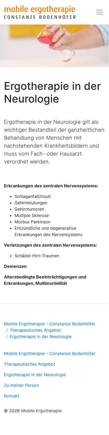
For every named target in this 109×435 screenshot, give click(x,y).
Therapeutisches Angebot (35, 330)
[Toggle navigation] (99, 12)
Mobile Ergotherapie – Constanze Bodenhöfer (49, 323)
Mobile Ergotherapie (41, 410)
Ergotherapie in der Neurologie (41, 336)
